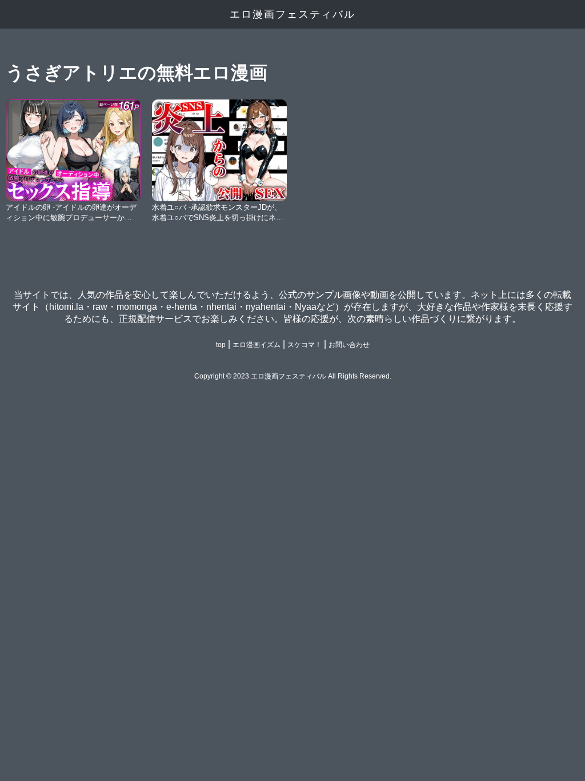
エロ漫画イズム (257, 345)
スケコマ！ (304, 345)
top (221, 345)
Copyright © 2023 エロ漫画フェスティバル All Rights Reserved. (292, 376)
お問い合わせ (349, 345)
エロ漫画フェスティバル (292, 14)
